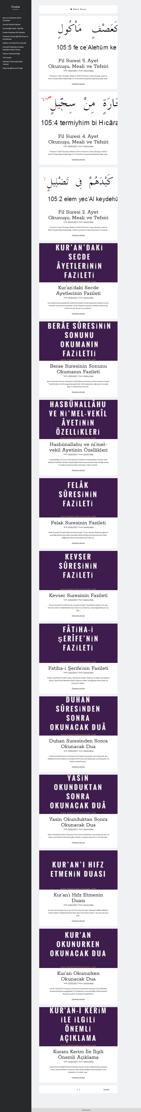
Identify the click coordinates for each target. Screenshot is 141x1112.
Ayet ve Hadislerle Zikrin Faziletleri (12, 19)
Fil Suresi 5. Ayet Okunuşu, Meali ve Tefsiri (78, 35)
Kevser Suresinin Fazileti (78, 570)
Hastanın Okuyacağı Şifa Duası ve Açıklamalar (15, 37)
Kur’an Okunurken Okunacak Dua (78, 948)
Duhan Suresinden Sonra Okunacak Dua (78, 716)
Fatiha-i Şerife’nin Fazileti (78, 643)
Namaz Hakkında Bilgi (11, 53)
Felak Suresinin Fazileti (78, 497)
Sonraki (106, 1089)
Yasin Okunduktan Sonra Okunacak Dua (78, 794)
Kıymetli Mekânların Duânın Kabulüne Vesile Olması (13, 48)
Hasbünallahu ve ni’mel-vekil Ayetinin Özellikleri (78, 419)
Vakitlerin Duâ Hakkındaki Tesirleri (13, 62)
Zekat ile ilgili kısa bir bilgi (12, 68)
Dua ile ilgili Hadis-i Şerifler (13, 28)
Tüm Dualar (7, 57)
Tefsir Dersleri (86, 1110)
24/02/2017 (72, 297)
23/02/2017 (72, 600)
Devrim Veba (88, 70)
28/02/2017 (72, 70)
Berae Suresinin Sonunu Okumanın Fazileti (78, 341)
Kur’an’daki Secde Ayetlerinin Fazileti (78, 262)
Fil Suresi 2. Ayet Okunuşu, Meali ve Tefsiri (78, 187)
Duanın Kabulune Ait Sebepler (14, 32)
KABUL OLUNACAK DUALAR (14, 43)
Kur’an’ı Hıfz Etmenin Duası (78, 870)
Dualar (15, 7)
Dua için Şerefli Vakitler (11, 24)
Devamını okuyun (78, 84)
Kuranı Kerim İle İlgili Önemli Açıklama (78, 1026)
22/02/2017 (72, 905)
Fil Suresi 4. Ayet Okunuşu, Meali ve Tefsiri (78, 111)
